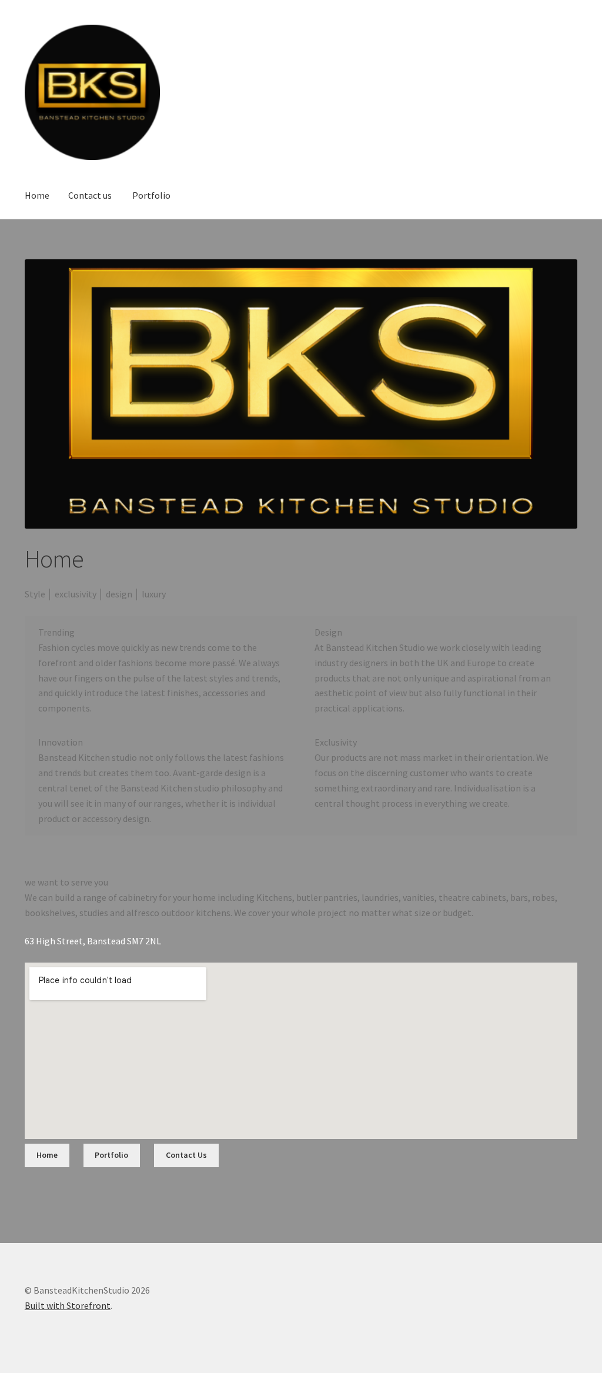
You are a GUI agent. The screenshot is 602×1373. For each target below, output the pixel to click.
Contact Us (186, 1155)
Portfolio (151, 195)
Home (37, 195)
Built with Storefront (68, 1305)
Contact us (90, 195)
